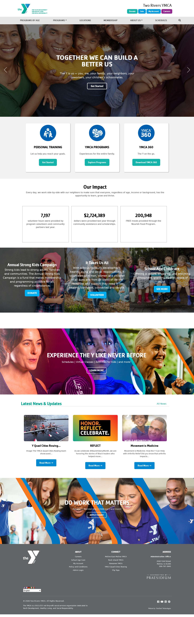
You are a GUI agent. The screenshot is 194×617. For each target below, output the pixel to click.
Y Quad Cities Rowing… (46, 445)
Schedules (161, 20)
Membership (110, 20)
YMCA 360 (146, 147)
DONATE (32, 293)
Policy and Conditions (78, 567)
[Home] (47, 8)
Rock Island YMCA (115, 560)
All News (161, 403)
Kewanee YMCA (115, 563)
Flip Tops (116, 570)
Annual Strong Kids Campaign (32, 264)
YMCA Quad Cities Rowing (116, 567)
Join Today (97, 80)
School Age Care (78, 560)
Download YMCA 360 (146, 162)
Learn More (96, 370)
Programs (59, 20)
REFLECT (95, 445)
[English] (24, 587)
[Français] (26, 587)
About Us (135, 20)
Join (142, 11)
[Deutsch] (29, 587)
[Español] (34, 587)
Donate (132, 11)
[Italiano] (31, 587)
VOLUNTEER (97, 294)
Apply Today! (97, 515)
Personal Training (48, 147)
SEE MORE (162, 289)
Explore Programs (97, 162)
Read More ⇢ (46, 462)
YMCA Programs (97, 147)
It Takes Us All (97, 262)
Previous (6, 70)
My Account (153, 11)
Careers (166, 11)
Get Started (48, 162)
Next (188, 70)
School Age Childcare (161, 268)
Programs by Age (30, 20)
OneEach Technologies (163, 608)
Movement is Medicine (144, 445)
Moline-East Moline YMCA (116, 557)
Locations (85, 20)
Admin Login (78, 570)
